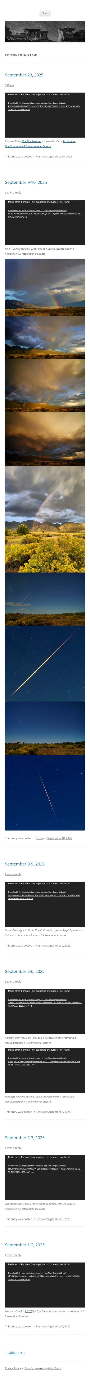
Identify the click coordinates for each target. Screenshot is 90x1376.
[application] (45, 115)
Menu (45, 13)
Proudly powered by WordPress (42, 1368)
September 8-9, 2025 (25, 864)
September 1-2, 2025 (25, 1245)
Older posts (15, 1353)
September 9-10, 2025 (26, 182)
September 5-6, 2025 (25, 971)
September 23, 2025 (24, 75)
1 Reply (9, 85)
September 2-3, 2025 (25, 1137)
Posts (39, 156)
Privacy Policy (13, 1368)
